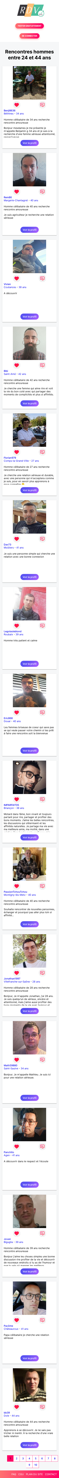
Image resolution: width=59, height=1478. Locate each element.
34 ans (20, 113)
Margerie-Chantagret (16, 200)
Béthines (8, 113)
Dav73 (7, 544)
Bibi (6, 370)
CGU (21, 1474)
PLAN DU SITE (34, 1474)
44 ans (15, 1415)
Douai (7, 721)
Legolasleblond (12, 631)
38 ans (22, 287)
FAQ (13, 1474)
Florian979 (10, 457)
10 (35, 1464)
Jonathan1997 (12, 978)
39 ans (19, 634)
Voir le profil (29, 142)
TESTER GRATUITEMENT (29, 26)
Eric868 (8, 718)
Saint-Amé (10, 373)
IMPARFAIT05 (11, 804)
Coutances (10, 287)
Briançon (9, 807)
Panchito (9, 1152)
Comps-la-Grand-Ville (16, 460)
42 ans (22, 373)
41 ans (20, 547)
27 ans (35, 460)
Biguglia (8, 1242)
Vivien (7, 284)
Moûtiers (9, 547)
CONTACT (51, 1474)
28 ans (36, 981)
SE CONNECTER (29, 36)
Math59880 (10, 1065)
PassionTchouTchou (15, 891)
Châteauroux (11, 1328)
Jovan (7, 1238)
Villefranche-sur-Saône (17, 981)
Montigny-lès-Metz (15, 894)
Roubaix (8, 634)
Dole (6, 1415)
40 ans (34, 200)
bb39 (7, 1412)
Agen (7, 1155)
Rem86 (8, 197)
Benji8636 (9, 110)
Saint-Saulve (11, 1068)
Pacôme (8, 1325)
